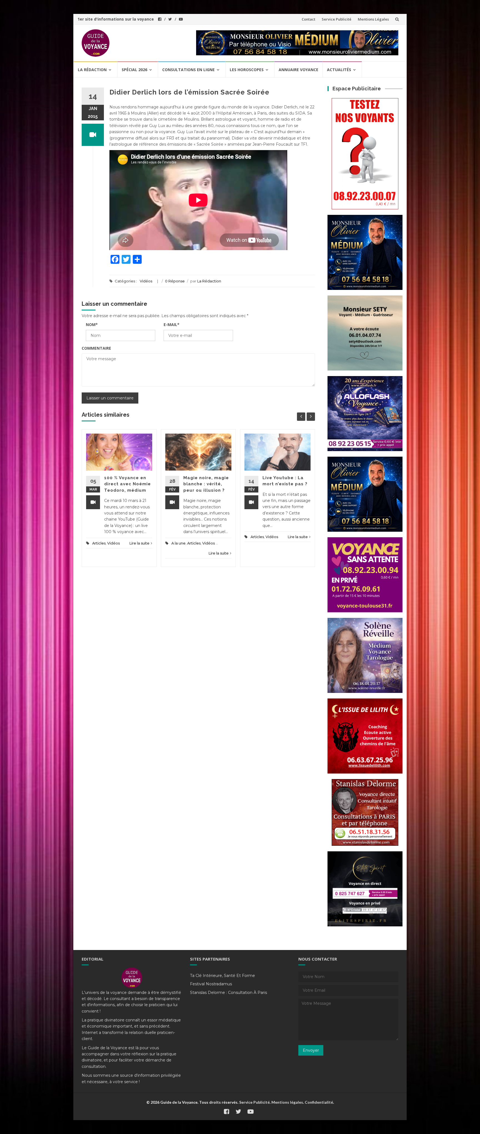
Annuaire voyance (298, 69)
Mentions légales (287, 1102)
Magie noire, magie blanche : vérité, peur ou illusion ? (206, 484)
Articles (99, 543)
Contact (308, 19)
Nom (92, 324)
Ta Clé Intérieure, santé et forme (222, 975)
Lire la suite (139, 543)
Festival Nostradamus (211, 983)
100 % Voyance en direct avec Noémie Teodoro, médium (127, 484)
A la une (178, 543)
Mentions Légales (373, 19)
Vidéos (146, 281)
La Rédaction (209, 281)
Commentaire (96, 348)
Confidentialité (319, 1102)
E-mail (171, 324)
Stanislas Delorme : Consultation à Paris (228, 992)
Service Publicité (336, 19)
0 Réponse (175, 281)
